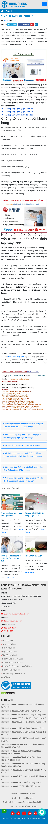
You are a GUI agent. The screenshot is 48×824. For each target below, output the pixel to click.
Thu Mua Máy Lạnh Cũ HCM (13, 673)
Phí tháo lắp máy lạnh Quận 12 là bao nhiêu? (22, 445)
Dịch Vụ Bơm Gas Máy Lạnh (13, 662)
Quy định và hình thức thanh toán (23, 794)
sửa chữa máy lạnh (16, 356)
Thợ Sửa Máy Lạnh (9, 655)
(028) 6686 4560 (10, 628)
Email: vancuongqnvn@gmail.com (16, 614)
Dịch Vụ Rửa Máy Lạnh (11, 670)
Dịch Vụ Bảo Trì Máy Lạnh (12, 659)
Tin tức (8, 11)
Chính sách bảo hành (35, 802)
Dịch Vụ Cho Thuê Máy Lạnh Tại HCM (17, 666)
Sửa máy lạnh (7, 640)
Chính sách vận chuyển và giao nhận (24, 806)
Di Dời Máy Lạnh (8, 648)
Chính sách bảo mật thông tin (23, 798)
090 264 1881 (9, 631)
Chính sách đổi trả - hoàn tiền (14, 802)
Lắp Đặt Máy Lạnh (9, 651)
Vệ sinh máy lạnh (9, 644)
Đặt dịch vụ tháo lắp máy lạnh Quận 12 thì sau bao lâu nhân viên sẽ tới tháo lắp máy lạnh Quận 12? (22, 456)
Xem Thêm (10, 577)
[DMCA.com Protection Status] (8, 693)
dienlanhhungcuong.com (13, 621)
